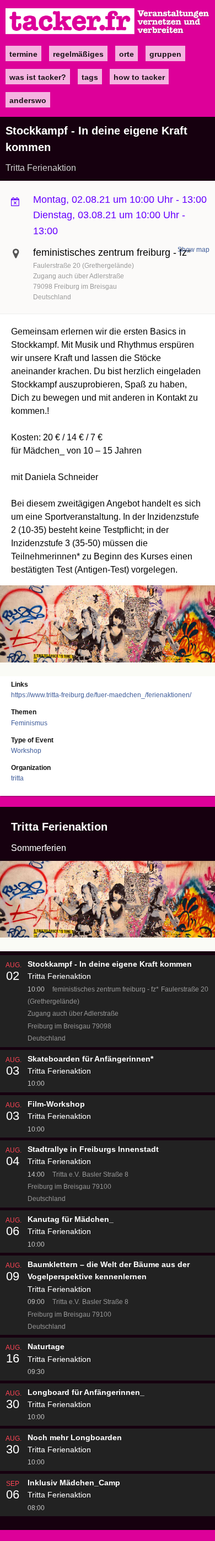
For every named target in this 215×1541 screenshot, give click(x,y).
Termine (23, 54)
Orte (126, 54)
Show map (193, 250)
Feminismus (29, 723)
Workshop (26, 751)
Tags (90, 77)
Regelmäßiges (78, 54)
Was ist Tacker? (37, 77)
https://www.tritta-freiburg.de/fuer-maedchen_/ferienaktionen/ (101, 695)
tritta (17, 778)
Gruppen (165, 54)
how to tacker (139, 77)
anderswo (27, 100)
